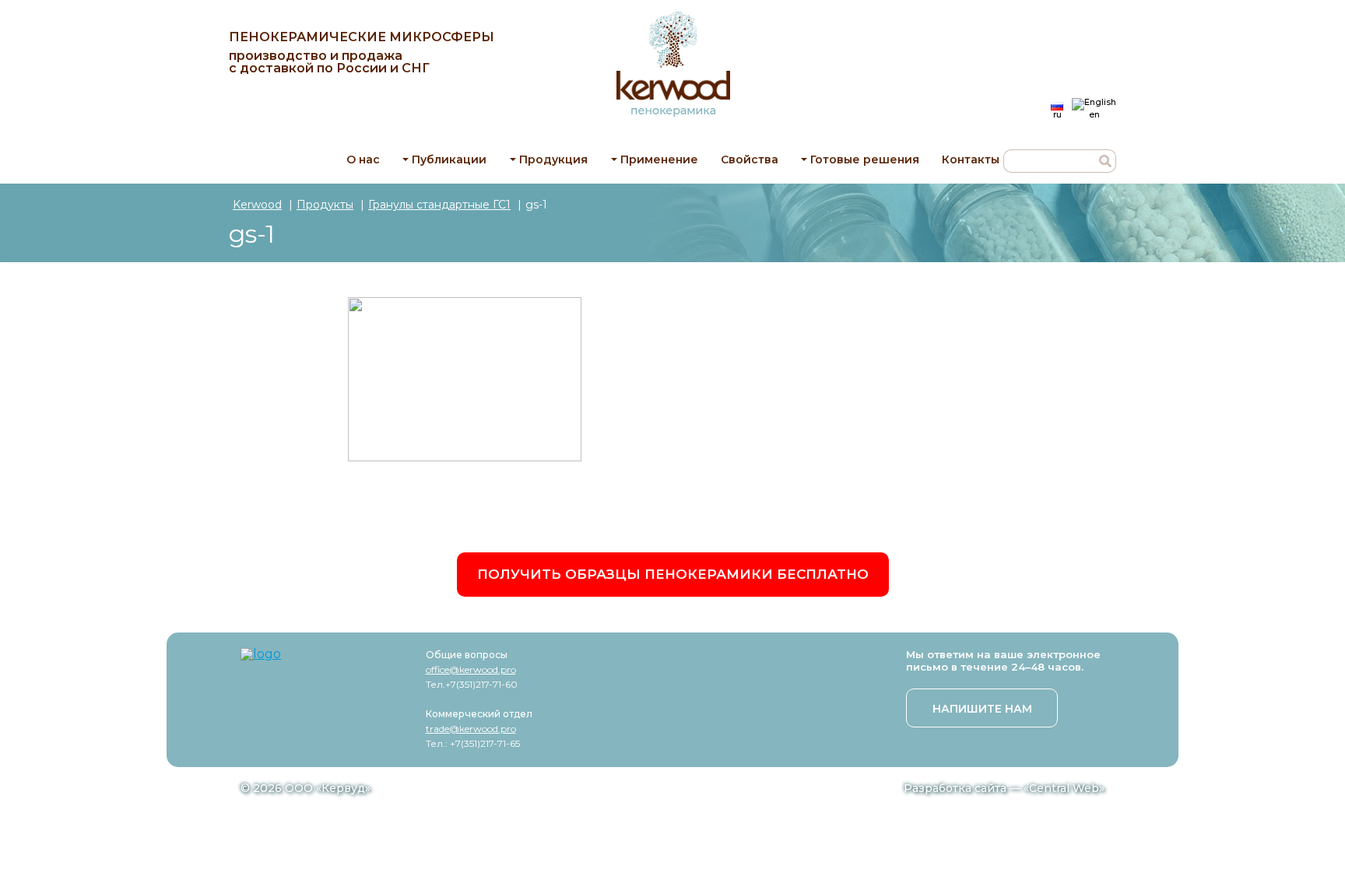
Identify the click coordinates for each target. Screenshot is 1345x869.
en (1094, 114)
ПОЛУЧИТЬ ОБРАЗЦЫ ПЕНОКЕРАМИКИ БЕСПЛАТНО (673, 574)
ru (1057, 114)
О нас (363, 159)
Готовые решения (864, 159)
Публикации (449, 159)
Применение (659, 159)
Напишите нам (982, 709)
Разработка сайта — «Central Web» (1004, 788)
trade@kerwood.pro (471, 728)
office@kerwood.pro (471, 669)
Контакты (970, 159)
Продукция (553, 159)
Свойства (749, 159)
